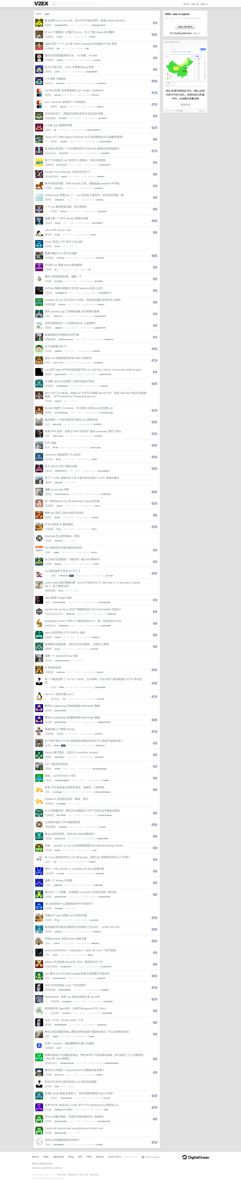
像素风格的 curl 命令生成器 (61, 253)
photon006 (107, 1013)
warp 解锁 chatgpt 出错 (58, 597)
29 (154, 731)
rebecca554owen (102, 791)
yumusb (94, 919)
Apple (48, 129)
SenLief (94, 648)
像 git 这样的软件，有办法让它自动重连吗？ (70, 834)
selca (97, 505)
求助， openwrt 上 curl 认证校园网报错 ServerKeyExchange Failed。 (85, 845)
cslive (96, 563)
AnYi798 (60, 257)
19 (154, 422)
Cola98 (105, 780)
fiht (58, 48)
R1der (56, 447)
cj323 (57, 71)
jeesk (58, 459)
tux (63, 698)
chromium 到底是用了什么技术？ (64, 454)
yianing (99, 199)
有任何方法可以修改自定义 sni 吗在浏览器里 (71, 1082)
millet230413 (61, 470)
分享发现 (49, 60)
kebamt (100, 176)
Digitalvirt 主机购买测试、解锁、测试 (66, 799)
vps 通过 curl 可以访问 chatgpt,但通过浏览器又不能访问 (77, 973)
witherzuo (70, 613)
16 (154, 127)
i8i (56, 269)
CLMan (99, 1074)
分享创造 (49, 48)
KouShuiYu (106, 494)
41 (154, 683)
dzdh (61, 687)
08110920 (61, 815)
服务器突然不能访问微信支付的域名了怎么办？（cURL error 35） (83, 927)
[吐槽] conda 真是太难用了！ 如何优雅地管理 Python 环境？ (80, 1093)
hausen (62, 304)
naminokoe (64, 625)
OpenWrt (49, 873)
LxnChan (66, 1013)
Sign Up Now (185, 26)
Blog (71, 1156)
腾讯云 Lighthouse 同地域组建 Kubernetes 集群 (72, 706)
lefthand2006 (65, 989)
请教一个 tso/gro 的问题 (58, 880)
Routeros (100, 745)
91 (154, 1095)
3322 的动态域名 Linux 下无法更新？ (66, 985)
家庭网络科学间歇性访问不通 (62, 335)
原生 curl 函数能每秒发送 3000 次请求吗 (68, 358)
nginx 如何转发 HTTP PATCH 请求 (65, 632)
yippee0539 (100, 327)
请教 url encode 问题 (57, 489)
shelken (58, 350)
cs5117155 (58, 362)
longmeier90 (60, 896)
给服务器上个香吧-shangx (60, 729)
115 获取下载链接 (55, 78)
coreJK (106, 1097)
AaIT (59, 1047)
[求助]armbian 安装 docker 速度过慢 (65, 938)
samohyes (59, 757)
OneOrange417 (94, 129)
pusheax (59, 188)
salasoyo (61, 672)
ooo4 (61, 590)
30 (154, 360)
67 (154, 527)
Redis (48, 552)
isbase (57, 745)
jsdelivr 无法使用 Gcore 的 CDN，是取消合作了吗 (74, 962)
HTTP (47, 745)
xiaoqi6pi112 (61, 292)
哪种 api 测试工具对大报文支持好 (64, 513)
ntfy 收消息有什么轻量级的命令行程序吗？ (69, 903)
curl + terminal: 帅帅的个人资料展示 (65, 102)
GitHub (48, 470)
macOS (48, 292)
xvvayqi (60, 873)
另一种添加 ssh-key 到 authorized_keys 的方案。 (73, 501)
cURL (53, 575)
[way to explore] (42, 4)
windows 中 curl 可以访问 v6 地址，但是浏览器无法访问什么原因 (82, 300)
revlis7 (60, 36)
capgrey (58, 327)
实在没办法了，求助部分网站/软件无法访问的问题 (74, 113)
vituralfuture (62, 385)
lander (57, 768)
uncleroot (59, 1074)
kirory (94, 552)
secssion (99, 757)
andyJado (59, 199)
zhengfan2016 (61, 25)
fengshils (98, 362)
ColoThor (97, 424)
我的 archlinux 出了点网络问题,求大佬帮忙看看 (72, 311)
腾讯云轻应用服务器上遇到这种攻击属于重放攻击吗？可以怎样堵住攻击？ (88, 1032)
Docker (48, 222)
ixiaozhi (98, 733)
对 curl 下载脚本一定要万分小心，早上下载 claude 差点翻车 (80, 32)
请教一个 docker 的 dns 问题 (61, 656)
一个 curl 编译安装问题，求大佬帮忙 (66, 207)
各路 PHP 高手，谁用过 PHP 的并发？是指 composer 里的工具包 (83, 431)
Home (186, 3)
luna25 (100, 672)
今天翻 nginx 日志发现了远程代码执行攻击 (69, 381)
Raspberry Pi (51, 1063)
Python (48, 780)
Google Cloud (51, 176)
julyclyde (102, 211)
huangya (59, 908)
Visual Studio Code (54, 613)
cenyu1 (58, 400)
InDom (60, 505)
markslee (60, 83)
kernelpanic (59, 1144)
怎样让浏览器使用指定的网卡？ (63, 1140)
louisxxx (96, 637)
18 (154, 1142)
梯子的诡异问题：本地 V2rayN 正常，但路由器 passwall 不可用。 (83, 183)
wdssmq (95, 943)
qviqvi (57, 517)
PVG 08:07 (73, 1174)
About (35, 1156)
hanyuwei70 (100, 316)
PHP (47, 362)
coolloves (108, 339)
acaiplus (105, 989)
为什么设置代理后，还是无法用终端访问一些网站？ (75, 1116)
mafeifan (59, 540)
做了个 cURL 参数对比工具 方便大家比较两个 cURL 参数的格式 (82, 478)
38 (154, 92)
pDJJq (58, 94)
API (80, 1156)
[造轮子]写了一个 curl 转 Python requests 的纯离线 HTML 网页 (81, 44)
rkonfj (57, 234)
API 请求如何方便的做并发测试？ (64, 547)
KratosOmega (61, 412)
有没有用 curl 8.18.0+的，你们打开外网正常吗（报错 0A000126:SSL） (86, 20)
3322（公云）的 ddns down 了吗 (64, 1020)
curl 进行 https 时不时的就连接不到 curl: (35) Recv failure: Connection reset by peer (93, 369)
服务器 (48, 648)
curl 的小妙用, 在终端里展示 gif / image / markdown (74, 90)
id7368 (180, 110)
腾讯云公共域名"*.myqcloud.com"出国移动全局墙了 (75, 1070)
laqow (55, 1036)
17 (154, 34)
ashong (103, 385)
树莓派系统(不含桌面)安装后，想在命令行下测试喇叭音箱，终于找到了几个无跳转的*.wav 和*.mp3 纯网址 (94, 1056)
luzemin (100, 698)
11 (154, 81)
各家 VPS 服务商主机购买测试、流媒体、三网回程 (74, 787)
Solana (100, 1156)
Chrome (49, 83)
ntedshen (63, 826)
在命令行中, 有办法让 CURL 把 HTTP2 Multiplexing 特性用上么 (82, 1105)
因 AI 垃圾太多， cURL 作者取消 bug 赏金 (69, 67)
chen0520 (63, 153)
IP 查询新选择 (53, 667)
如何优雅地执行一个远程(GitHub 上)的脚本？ (71, 323)
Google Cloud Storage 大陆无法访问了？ (68, 172)
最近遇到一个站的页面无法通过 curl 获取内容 (71, 419)
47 (154, 696)
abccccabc (58, 435)
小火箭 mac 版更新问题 (58, 125)
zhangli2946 (91, 71)
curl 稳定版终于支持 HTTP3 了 (62, 571)
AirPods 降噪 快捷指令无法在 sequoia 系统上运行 (74, 288)
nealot (58, 637)
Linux (47, 316)
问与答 (48, 188)
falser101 (58, 316)
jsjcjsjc (58, 563)
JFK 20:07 (94, 1174)
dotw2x (95, 517)
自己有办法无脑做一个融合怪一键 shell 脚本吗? (72, 559)
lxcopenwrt (65, 966)
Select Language (151, 1156)
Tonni (55, 954)
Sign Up (195, 3)
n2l (55, 861)
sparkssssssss (66, 339)
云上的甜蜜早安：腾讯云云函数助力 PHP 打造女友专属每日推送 (82, 810)
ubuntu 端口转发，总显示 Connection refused (71, 752)
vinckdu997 (97, 222)
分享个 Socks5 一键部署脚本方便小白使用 (69, 1043)
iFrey (59, 528)
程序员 (48, 25)
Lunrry (57, 943)
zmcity (103, 826)
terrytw (109, 575)
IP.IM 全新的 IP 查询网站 (59, 524)
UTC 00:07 (61, 1174)
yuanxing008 (105, 141)
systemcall (60, 838)
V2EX (38, 13)
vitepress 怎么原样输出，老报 (62, 536)
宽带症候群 (50, 118)
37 (154, 433)
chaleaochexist (62, 494)
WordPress (50, 625)
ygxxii (64, 176)
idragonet (102, 1024)
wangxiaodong (67, 1063)
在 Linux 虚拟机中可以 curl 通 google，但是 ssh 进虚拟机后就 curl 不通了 (87, 857)
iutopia (99, 1144)
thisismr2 (63, 575)
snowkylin (66, 1001)
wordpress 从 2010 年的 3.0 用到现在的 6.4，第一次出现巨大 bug (83, 621)
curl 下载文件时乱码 (56, 764)
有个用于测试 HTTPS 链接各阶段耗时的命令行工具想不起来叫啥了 (84, 741)
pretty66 (58, 281)
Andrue (92, 861)
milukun (58, 931)
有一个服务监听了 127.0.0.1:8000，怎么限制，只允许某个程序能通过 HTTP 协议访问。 (93, 680)
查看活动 (185, 104)
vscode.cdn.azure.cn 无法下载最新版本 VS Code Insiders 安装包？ (83, 609)
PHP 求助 (50, 443)
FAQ (89, 1156)
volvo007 (63, 118)
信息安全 (49, 36)
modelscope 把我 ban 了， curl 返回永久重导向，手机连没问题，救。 (85, 195)
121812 (60, 733)
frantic (92, 36)
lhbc (106, 1109)
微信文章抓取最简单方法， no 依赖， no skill (71, 55)
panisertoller (60, 710)
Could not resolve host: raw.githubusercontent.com (74, 1128)
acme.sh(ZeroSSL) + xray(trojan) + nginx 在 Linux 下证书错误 (80, 950)
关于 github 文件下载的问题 (61, 466)
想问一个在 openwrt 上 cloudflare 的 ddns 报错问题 (74, 869)
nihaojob (58, 482)
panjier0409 (102, 838)
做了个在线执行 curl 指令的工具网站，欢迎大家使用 (75, 160)
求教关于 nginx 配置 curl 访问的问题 (66, 915)
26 (154, 151)
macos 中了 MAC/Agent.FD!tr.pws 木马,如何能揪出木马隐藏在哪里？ (85, 137)
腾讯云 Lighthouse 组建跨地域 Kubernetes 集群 (72, 717)
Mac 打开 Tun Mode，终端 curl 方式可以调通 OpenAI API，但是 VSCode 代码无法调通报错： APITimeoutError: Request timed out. (95, 394)
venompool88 (59, 602)
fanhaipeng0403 (62, 780)
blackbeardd (60, 1121)
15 (154, 220)
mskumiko (106, 625)
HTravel (95, 94)
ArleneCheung (104, 815)
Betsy (58, 222)
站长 (47, 1036)
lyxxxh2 (98, 435)
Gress (57, 246)
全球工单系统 (51, 966)
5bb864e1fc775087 (63, 1109)
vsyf (94, 850)
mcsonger (57, 791)
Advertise (58, 1156)
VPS (47, 602)
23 (154, 104)
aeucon (63, 211)
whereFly (57, 424)
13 (154, 457)
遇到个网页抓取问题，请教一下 (63, 276)
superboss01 (61, 374)
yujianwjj (58, 885)
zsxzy (57, 648)
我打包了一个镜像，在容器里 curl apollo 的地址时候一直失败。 (82, 892)
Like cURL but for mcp (57, 230)
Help (46, 1156)
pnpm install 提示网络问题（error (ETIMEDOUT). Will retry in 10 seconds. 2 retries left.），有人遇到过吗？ (92, 584)
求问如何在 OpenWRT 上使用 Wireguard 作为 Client (75, 1008)
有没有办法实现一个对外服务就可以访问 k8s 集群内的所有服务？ (83, 148)
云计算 (48, 710)
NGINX (48, 637)
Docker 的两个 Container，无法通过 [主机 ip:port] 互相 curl (79, 408)
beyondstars (104, 470)
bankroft (101, 978)
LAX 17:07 (83, 1174)
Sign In (204, 3)
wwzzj (57, 850)
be (55, 129)
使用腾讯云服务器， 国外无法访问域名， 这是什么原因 (77, 644)
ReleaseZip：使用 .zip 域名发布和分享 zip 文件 (72, 997)
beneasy (100, 873)
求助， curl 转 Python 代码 (60, 775)
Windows (55, 698)
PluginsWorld (104, 722)
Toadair (63, 141)
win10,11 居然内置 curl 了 (60, 694)
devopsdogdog (100, 768)
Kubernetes (50, 153)
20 (154, 987)
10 (154, 349)
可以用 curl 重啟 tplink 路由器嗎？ (64, 265)
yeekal (60, 60)
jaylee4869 (100, 687)
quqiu (56, 552)
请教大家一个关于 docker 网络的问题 (66, 218)
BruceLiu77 (62, 164)
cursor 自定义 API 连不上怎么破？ (64, 241)
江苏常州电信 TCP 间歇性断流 (62, 822)
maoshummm (59, 978)
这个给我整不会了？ (56, 346)
